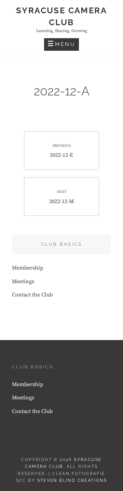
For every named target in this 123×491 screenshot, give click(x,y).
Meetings (23, 281)
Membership (27, 267)
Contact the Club (32, 294)
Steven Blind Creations (72, 480)
